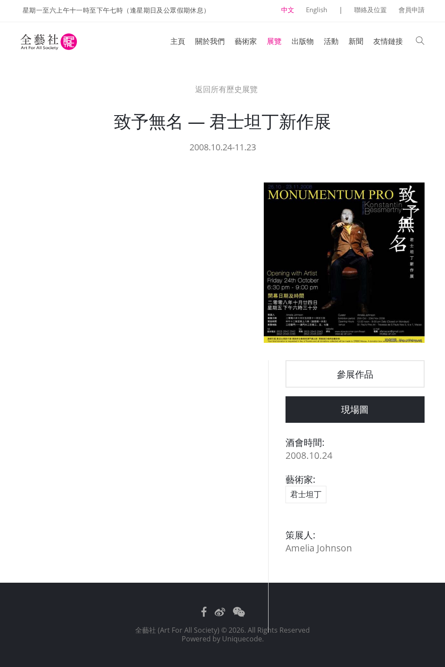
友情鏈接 (388, 41)
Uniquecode (242, 639)
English (316, 9)
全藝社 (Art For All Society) (177, 630)
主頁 (177, 41)
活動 (331, 41)
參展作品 (355, 374)
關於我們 (210, 41)
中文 (287, 9)
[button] (420, 41)
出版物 (303, 41)
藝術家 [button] (246, 41)
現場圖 (355, 409)
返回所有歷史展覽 (225, 89)
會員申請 (412, 9)
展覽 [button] (274, 41)
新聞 (356, 41)
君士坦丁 (306, 494)
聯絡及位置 (370, 9)
